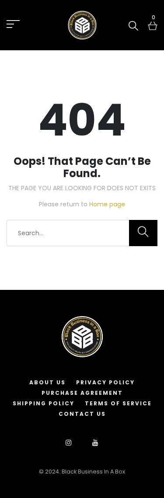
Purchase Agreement (82, 393)
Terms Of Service (118, 403)
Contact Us (82, 414)
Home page (107, 204)
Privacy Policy (105, 382)
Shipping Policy (43, 403)
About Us (47, 382)
